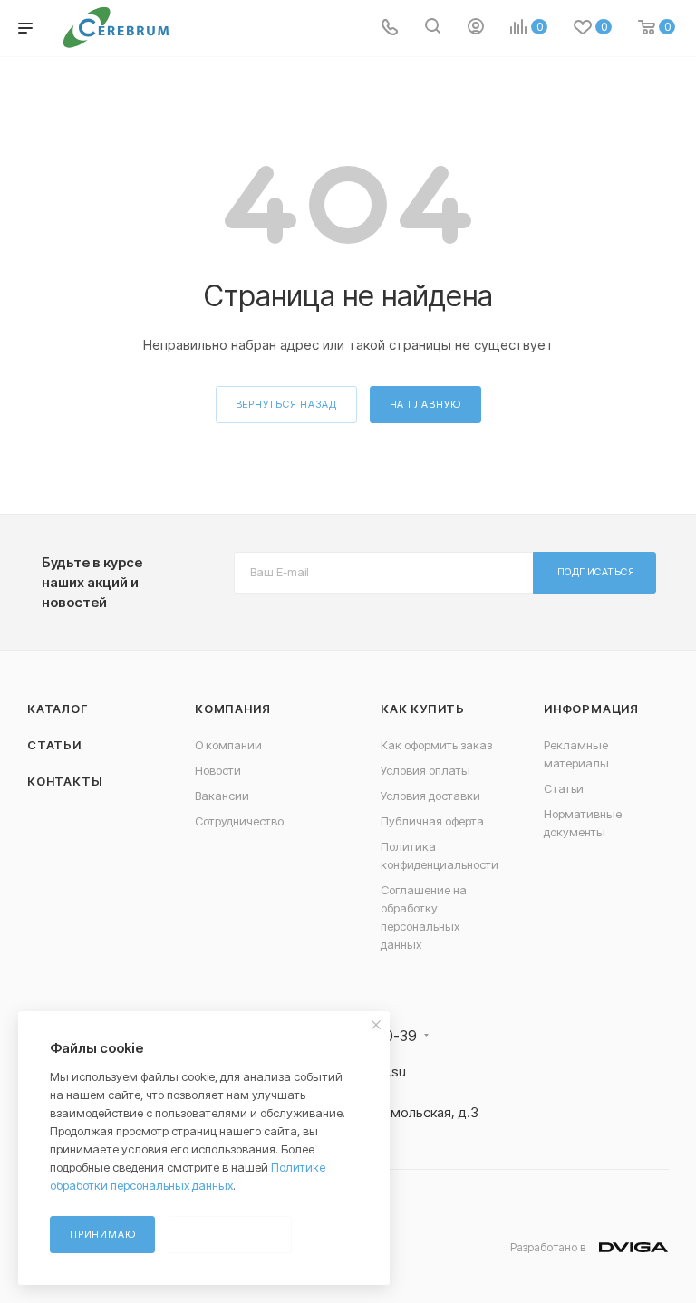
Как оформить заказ (436, 745)
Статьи (54, 745)
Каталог (57, 708)
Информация (591, 708)
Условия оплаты (425, 770)
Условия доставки (430, 795)
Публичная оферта (432, 821)
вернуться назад (286, 404)
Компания (232, 708)
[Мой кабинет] (476, 28)
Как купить (423, 708)
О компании (228, 745)
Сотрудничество (239, 821)
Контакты (64, 781)
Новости (218, 770)
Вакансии (222, 795)
